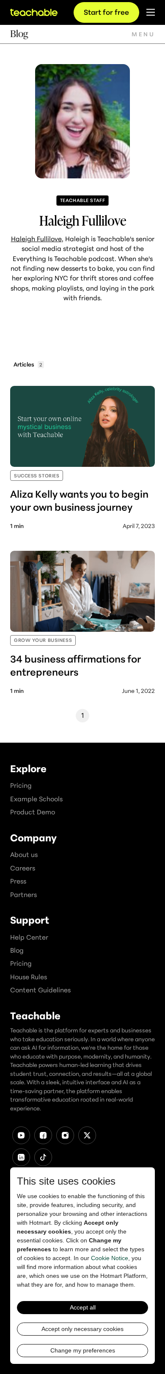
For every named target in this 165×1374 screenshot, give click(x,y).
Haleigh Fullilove (36, 238)
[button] (143, 34)
